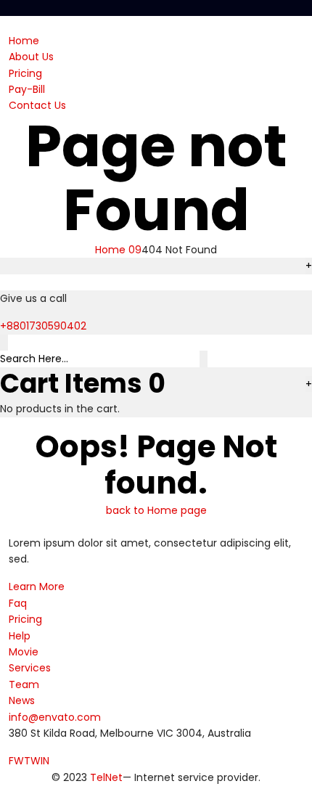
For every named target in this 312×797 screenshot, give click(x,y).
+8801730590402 (43, 326)
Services (30, 668)
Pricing (25, 73)
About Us (31, 56)
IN (45, 760)
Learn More (37, 586)
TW (32, 760)
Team (24, 684)
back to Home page (156, 510)
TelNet (106, 777)
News (22, 700)
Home (24, 40)
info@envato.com (55, 717)
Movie (23, 652)
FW (16, 760)
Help (19, 636)
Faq (18, 603)
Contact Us (37, 105)
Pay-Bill (27, 89)
